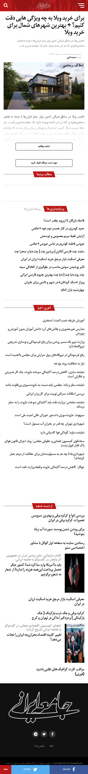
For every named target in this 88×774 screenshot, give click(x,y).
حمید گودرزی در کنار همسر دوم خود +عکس (58, 228)
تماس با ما (39, 746)
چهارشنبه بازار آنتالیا (72, 290)
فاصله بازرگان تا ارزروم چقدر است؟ (64, 220)
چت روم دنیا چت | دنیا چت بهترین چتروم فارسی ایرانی (52, 274)
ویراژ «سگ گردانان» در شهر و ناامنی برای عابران (54, 282)
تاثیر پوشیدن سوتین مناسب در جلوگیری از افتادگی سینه (51, 267)
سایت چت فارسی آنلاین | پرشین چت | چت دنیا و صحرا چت (49, 251)
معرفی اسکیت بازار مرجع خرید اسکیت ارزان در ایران (52, 259)
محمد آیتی (71, 57)
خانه (51, 746)
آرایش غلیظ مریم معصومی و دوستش (62, 236)
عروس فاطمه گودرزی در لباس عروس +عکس (57, 243)
